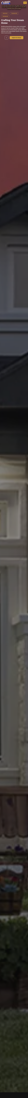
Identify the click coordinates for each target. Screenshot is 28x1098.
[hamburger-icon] (25, 2)
